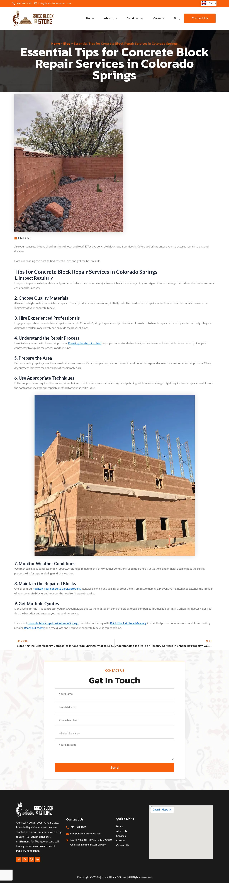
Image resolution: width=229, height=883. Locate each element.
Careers (158, 18)
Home (90, 18)
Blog (177, 18)
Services (133, 18)
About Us (110, 18)
